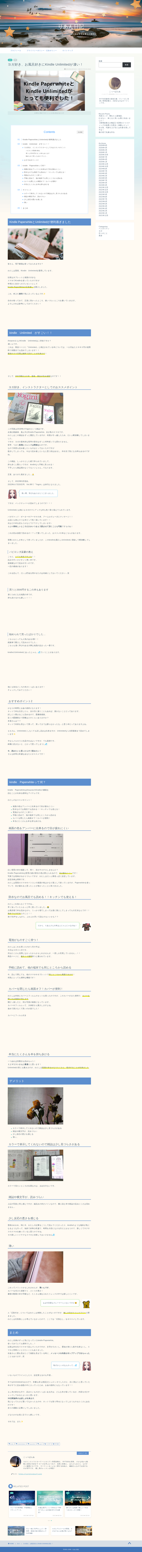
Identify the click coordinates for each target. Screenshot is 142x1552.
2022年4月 (103, 206)
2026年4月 (103, 148)
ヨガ (10, 60)
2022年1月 (103, 213)
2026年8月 (103, 145)
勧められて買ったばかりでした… (36, 156)
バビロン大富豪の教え (33, 150)
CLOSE (80, 132)
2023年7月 (103, 180)
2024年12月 (103, 164)
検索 (100, 61)
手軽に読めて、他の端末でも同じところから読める (43, 178)
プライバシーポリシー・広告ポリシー (42, 51)
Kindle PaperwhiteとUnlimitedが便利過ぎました (42, 139)
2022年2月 (103, 211)
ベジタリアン (104, 229)
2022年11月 (103, 190)
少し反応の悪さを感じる (33, 199)
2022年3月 (103, 208)
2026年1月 (103, 152)
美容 (100, 236)
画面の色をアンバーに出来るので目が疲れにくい (42, 169)
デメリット (27, 190)
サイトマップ (67, 51)
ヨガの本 (48, 1444)
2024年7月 (103, 171)
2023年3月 (103, 185)
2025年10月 (103, 155)
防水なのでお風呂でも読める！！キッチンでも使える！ (45, 172)
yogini (40, 1444)
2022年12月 (103, 187)
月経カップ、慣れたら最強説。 (111, 116)
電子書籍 (56, 1444)
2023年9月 (103, 178)
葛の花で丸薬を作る (107, 132)
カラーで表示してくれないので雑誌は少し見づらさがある (45, 193)
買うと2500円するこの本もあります (38, 153)
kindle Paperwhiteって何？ (34, 166)
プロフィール (16, 51)
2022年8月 (103, 197)
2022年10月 (103, 192)
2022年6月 (103, 201)
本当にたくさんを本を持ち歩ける (36, 184)
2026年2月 (103, 150)
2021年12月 (103, 215)
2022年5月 (103, 204)
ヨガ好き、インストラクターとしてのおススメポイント (45, 147)
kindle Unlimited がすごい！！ (36, 144)
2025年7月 (103, 157)
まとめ (25, 208)
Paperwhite (32, 1444)
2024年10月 (103, 166)
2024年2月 (103, 176)
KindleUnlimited (21, 1444)
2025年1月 (103, 162)
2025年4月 (103, 159)
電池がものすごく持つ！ (33, 175)
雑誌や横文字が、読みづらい (35, 196)
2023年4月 (103, 183)
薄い (26, 202)
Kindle (11, 1444)
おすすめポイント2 (31, 160)
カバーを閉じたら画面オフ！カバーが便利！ (40, 181)
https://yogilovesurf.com (30, 1474)
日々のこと (103, 233)
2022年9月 (103, 194)
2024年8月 (103, 169)
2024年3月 (103, 173)
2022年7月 (103, 199)
